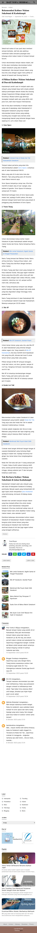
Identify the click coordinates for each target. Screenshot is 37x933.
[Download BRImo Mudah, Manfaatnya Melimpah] (18, 909)
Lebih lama (30, 560)
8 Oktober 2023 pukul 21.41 (15, 743)
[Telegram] (19, 554)
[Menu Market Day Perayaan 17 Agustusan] (5, 598)
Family (24, 807)
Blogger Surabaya (12, 658)
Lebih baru (6, 560)
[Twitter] (15, 554)
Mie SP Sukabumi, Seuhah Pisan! (20, 340)
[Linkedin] (29, 554)
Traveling (24, 798)
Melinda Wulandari (12, 702)
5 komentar (33, 16)
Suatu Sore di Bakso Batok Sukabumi (22, 604)
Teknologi (7, 807)
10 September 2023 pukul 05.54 (17, 652)
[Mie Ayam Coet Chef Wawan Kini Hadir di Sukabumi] (5, 615)
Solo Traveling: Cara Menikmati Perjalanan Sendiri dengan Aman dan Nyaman (16, 889)
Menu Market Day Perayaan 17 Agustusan (20, 597)
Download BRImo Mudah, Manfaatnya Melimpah (18, 911)
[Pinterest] (33, 554)
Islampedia (7, 798)
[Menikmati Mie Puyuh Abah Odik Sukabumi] (5, 590)
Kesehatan (25, 804)
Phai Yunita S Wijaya (13, 628)
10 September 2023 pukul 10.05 (17, 673)
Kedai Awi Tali (29, 420)
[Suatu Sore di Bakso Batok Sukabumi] (5, 606)
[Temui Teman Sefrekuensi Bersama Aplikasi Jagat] (18, 863)
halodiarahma (10, 725)
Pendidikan (7, 801)
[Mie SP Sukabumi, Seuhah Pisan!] (5, 582)
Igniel (21, 930)
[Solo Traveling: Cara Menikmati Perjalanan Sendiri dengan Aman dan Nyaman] (18, 886)
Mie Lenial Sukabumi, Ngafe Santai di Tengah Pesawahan (22, 573)
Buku (5, 804)
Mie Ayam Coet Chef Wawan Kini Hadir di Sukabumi (21, 614)
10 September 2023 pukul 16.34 (17, 696)
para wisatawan (27, 491)
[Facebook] (10, 554)
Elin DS (8, 679)
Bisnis (23, 811)
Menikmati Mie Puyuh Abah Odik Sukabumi (21, 589)
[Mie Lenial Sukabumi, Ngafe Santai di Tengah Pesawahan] (5, 573)
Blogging (6, 811)
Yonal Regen (13, 541)
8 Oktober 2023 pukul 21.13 (15, 719)
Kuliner (5, 534)
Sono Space (22, 168)
